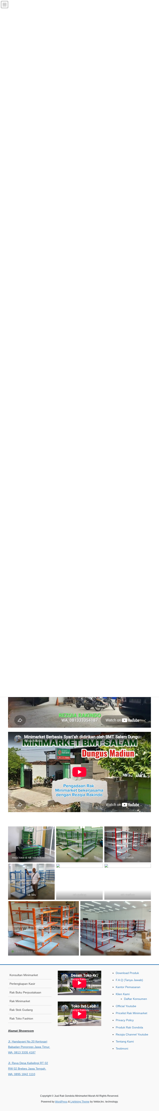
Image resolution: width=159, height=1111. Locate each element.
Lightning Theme (79, 1101)
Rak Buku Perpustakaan (25, 992)
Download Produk (127, 973)
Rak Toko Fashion (21, 1018)
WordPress (61, 1101)
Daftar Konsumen (135, 998)
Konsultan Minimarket (24, 975)
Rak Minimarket (20, 1001)
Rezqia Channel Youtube (132, 1034)
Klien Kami (123, 994)
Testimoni (122, 1048)
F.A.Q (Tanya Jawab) (129, 980)
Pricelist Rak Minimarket (131, 1013)
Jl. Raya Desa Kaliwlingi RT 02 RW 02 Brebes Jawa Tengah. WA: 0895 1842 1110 (28, 1068)
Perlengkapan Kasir (22, 983)
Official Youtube (126, 1006)
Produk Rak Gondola (129, 1027)
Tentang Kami (125, 1041)
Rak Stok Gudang (21, 1009)
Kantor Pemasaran (128, 987)
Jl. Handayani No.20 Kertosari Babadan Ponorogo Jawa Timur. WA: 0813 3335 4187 (29, 1047)
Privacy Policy (125, 1020)
